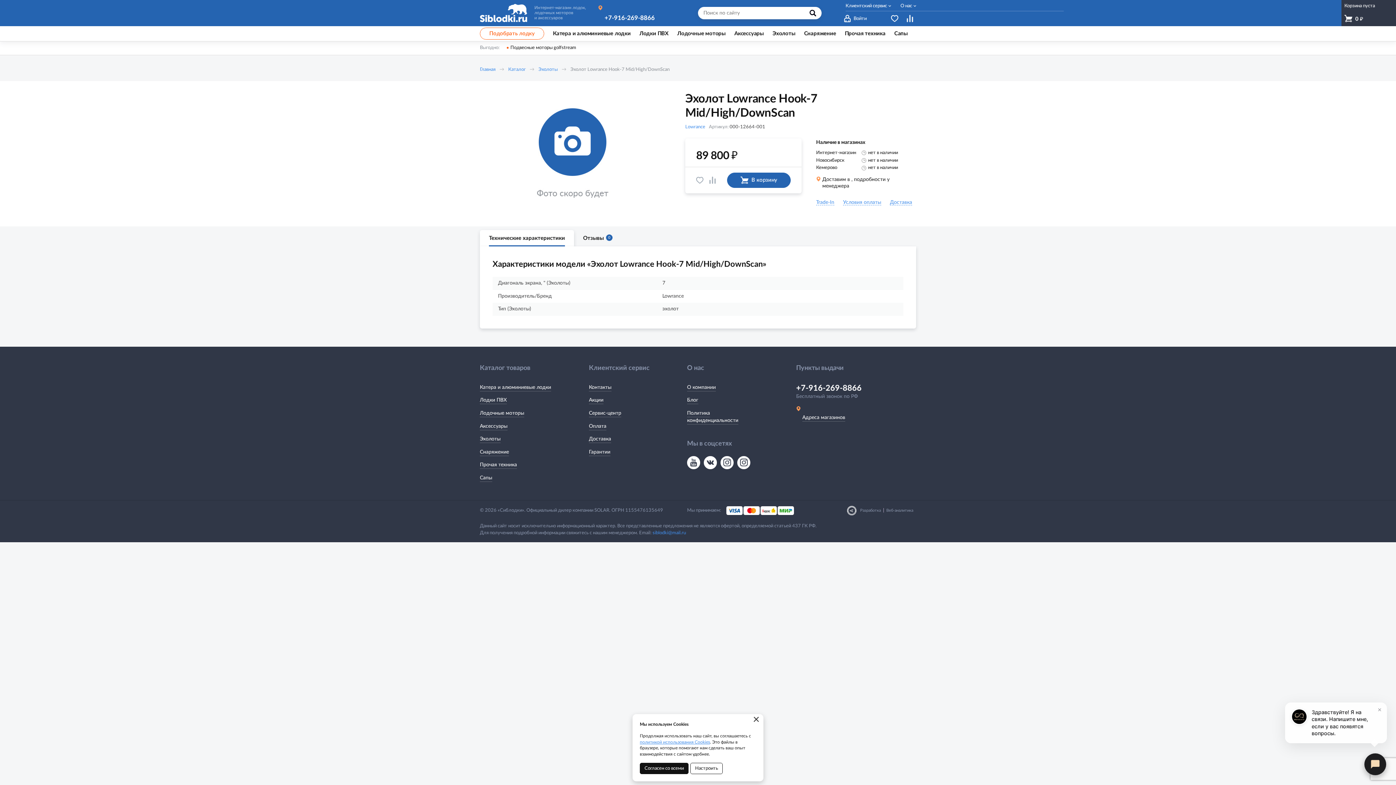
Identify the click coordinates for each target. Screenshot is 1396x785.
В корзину (764, 180)
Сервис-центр (605, 413)
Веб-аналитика (899, 510)
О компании (701, 387)
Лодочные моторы (502, 413)
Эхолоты (548, 69)
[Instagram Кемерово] (743, 462)
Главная (488, 69)
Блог (692, 400)
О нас (906, 6)
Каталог (517, 69)
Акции (596, 400)
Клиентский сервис (866, 6)
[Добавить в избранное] (699, 180)
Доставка (600, 439)
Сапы (486, 477)
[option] (572, 154)
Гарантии (599, 452)
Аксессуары (494, 426)
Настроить (706, 768)
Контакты (600, 387)
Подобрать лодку (512, 33)
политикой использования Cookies (675, 742)
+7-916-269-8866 (630, 18)
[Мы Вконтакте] (710, 462)
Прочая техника (498, 464)
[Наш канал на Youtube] (693, 462)
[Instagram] (727, 462)
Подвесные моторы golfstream (543, 47)
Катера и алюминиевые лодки (515, 387)
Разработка (870, 510)
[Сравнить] (712, 180)
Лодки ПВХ (493, 400)
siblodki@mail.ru (669, 533)
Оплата (597, 426)
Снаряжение (494, 452)
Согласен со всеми (664, 768)
